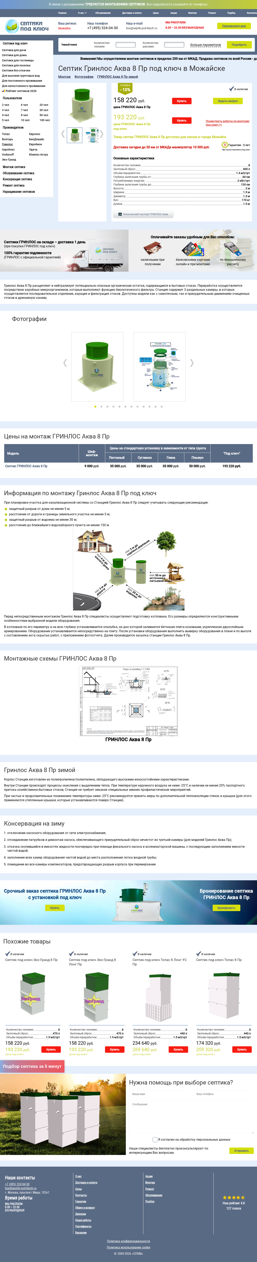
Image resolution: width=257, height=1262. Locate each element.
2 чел (5, 104)
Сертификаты (83, 1226)
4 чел (5, 115)
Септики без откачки (16, 70)
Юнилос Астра (38, 154)
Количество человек (102, 44)
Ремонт (212, 13)
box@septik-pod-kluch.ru (141, 28)
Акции (173, 13)
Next (101, 134)
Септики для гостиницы (18, 60)
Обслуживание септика (18, 173)
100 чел (45, 120)
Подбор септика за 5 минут (32, 1066)
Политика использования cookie (128, 1247)
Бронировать (226, 907)
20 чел (44, 104)
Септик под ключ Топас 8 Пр (219, 960)
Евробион (35, 144)
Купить (182, 101)
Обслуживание (103, 13)
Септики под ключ (15, 43)
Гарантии (80, 1201)
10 (150, 407)
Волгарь (7, 139)
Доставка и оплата (132, 13)
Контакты (252, 13)
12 (162, 407)
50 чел (44, 115)
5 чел (5, 120)
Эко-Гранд (9, 159)
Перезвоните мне (234, 26)
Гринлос (7, 144)
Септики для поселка (16, 65)
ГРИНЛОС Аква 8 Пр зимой (117, 77)
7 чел (24, 110)
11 (156, 407)
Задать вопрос (228, 101)
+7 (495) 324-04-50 (102, 28)
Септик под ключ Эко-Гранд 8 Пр (31, 960)
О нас (78, 1176)
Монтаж (192, 13)
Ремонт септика (13, 185)
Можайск (64, 28)
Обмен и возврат (85, 1207)
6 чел (24, 104)
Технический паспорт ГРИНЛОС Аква (145, 214)
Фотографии (83, 77)
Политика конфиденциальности (128, 1241)
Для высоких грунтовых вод (21, 75)
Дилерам (80, 1214)
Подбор (231, 13)
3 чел (5, 110)
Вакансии (81, 1232)
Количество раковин (150, 44)
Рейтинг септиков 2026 (21, 91)
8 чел (24, 115)
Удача (33, 149)
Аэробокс (8, 149)
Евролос (34, 134)
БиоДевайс (36, 139)
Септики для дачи (14, 50)
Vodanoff (8, 154)
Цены (156, 13)
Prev (63, 134)
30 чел (44, 110)
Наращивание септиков (19, 192)
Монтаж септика (14, 167)
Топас (6, 134)
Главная (62, 13)
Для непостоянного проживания (23, 86)
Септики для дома (14, 55)
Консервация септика (17, 179)
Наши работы (83, 1220)
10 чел (25, 120)
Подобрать (239, 44)
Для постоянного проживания (22, 80)
